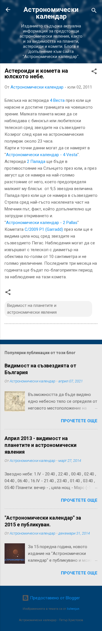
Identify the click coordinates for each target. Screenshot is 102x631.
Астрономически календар (51, 13)
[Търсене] (94, 11)
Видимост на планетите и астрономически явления (32, 309)
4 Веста (57, 100)
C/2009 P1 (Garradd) (44, 229)
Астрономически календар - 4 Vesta (41, 154)
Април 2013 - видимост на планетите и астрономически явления (40, 445)
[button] (94, 72)
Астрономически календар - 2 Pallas (41, 222)
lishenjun (73, 609)
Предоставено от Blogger (54, 597)
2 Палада (36, 161)
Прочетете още (79, 420)
